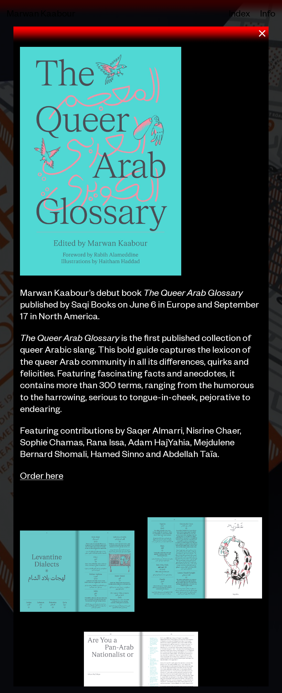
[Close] (262, 37)
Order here (41, 478)
